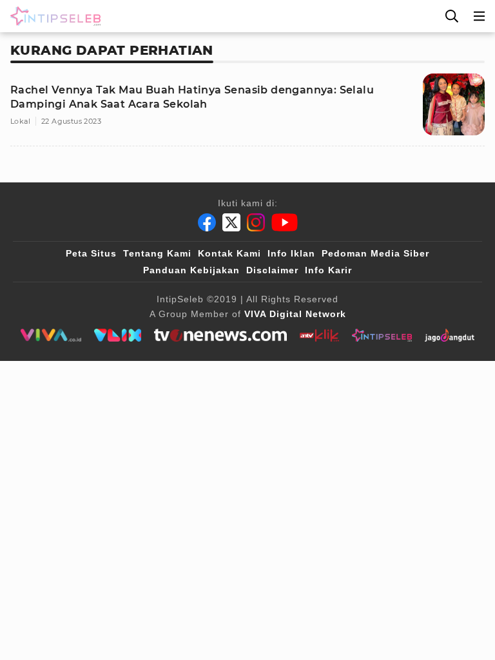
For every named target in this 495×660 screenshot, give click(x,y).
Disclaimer (272, 270)
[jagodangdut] (449, 335)
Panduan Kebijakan (191, 270)
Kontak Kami (229, 253)
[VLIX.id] (118, 335)
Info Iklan (291, 253)
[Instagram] (256, 222)
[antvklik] (319, 335)
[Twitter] (231, 222)
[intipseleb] (382, 335)
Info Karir (328, 270)
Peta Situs (91, 253)
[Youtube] (284, 222)
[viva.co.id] (51, 335)
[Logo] (53, 16)
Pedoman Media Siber (375, 253)
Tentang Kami (157, 253)
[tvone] (220, 335)
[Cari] (451, 16)
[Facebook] (207, 222)
